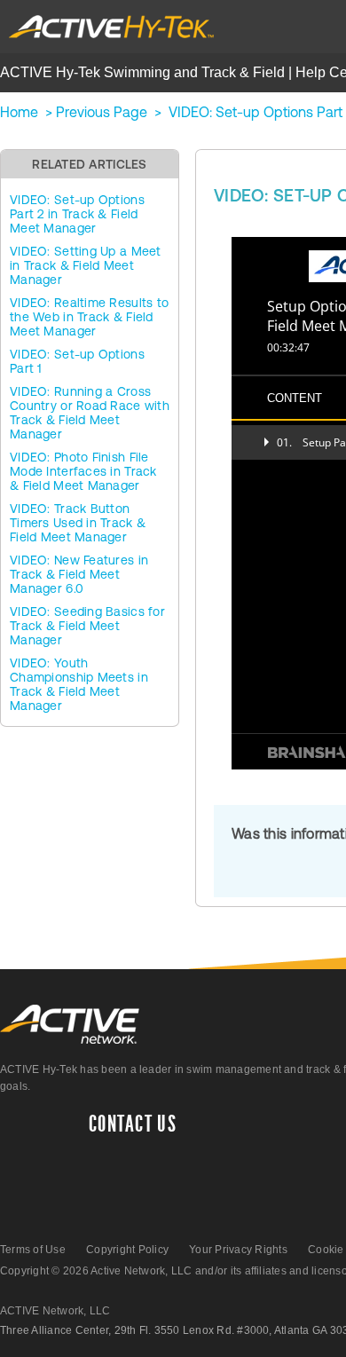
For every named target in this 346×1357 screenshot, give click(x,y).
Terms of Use (33, 1249)
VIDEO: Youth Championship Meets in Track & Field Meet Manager (79, 684)
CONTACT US (133, 1124)
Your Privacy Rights (238, 1249)
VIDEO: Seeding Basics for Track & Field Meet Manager (87, 625)
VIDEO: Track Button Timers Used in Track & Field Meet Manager (77, 522)
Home (19, 112)
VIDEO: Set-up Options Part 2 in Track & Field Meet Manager (77, 214)
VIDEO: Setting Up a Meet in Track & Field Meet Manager (85, 265)
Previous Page (101, 112)
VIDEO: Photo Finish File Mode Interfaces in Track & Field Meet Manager (83, 471)
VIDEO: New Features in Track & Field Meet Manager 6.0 (79, 574)
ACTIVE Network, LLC (55, 1311)
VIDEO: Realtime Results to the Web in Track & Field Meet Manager (89, 317)
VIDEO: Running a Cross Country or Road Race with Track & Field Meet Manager (89, 412)
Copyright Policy (127, 1249)
